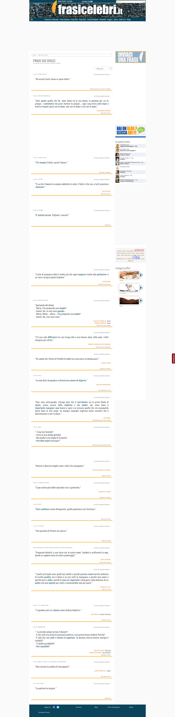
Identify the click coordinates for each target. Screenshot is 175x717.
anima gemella (103, 445)
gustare (53, 380)
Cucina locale (42, 157)
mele (68, 358)
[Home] (87, 9)
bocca (100, 89)
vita (74, 184)
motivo (60, 637)
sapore (47, 555)
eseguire (82, 274)
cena (90, 337)
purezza (108, 368)
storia (84, 100)
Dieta (39, 427)
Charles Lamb (105, 363)
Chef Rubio (106, 418)
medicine (68, 405)
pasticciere (107, 284)
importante (40, 408)
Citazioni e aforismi (51, 19)
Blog (129, 19)
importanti (75, 580)
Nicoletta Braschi (100, 321)
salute (38, 405)
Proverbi (103, 19)
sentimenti (49, 103)
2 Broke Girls (45, 605)
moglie (62, 308)
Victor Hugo (106, 191)
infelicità (108, 89)
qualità (47, 577)
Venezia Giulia (42, 74)
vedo (52, 637)
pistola (41, 215)
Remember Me (41, 627)
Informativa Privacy (44, 712)
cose (40, 380)
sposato (60, 311)
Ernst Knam (106, 281)
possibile (45, 646)
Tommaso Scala (105, 587)
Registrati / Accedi (65, 1)
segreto (52, 583)
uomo (41, 358)
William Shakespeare (103, 384)
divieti (105, 676)
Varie (115, 19)
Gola (39, 375)
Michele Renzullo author (101, 470)
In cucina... (41, 526)
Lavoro (40, 179)
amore (105, 113)
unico (52, 555)
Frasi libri (82, 19)
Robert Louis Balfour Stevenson (99, 344)
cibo (106, 475)
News (96, 707)
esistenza (107, 347)
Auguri (109, 19)
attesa (105, 655)
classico (56, 610)
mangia (42, 162)
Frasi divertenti (93, 19)
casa (106, 552)
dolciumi (40, 187)
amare (43, 100)
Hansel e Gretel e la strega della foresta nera (51, 661)
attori (105, 620)
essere (47, 440)
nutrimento (82, 402)
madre (77, 314)
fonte (103, 402)
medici (85, 405)
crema (105, 519)
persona (95, 100)
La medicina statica (43, 482)
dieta (50, 580)
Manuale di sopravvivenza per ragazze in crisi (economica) (55, 547)
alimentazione (99, 420)
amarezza (95, 89)
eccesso (108, 497)
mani (104, 103)
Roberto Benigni (100, 323)
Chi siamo (79, 707)
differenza (52, 337)
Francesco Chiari (104, 492)
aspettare (70, 637)
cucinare (104, 562)
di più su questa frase (102, 74)
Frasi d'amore (64, 19)
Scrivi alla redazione (114, 707)
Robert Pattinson (95, 653)
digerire (82, 380)
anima (90, 358)
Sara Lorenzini (105, 559)
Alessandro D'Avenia (103, 111)
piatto (38, 583)
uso (38, 487)
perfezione (101, 274)
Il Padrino (40, 210)
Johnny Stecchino (42, 300)
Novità (131, 707)
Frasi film (74, 19)
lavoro (49, 184)
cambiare (45, 509)
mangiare (107, 172)
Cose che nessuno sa (44, 96)
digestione (104, 390)
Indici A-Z (122, 19)
